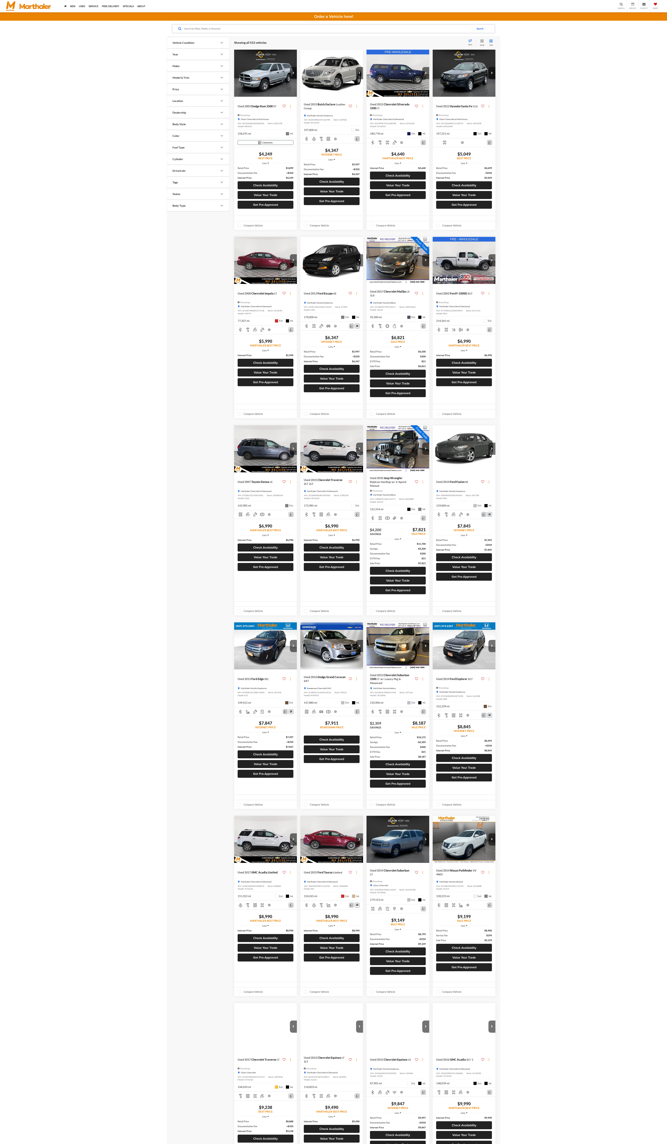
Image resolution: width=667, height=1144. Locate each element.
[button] (293, 73)
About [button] (141, 6)
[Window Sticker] (357, 326)
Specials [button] (128, 6)
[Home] (65, 6)
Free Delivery (110, 6)
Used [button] (82, 6)
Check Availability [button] (265, 185)
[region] (265, 173)
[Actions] (290, 106)
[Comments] (357, 138)
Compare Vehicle (253, 225)
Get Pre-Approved (265, 204)
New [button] (72, 6)
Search (480, 28)
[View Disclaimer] (336, 139)
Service (93, 6)
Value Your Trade (265, 195)
